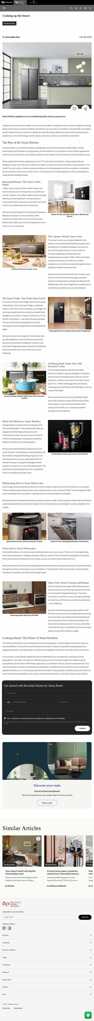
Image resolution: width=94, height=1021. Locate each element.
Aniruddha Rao (12, 37)
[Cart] (90, 8)
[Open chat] (88, 1015)
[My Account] (80, 8)
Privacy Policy (6, 1008)
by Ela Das (9, 886)
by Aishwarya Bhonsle (56, 886)
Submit (82, 728)
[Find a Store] (85, 8)
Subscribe (85, 917)
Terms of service (18, 1008)
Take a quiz (47, 802)
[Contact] (76, 8)
